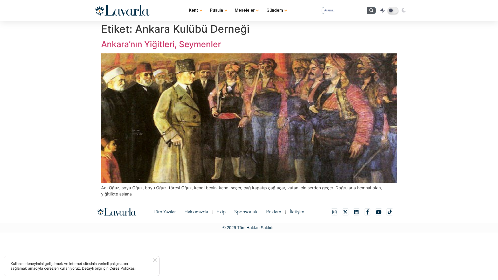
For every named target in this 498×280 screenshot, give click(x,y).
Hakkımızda (196, 212)
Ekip (221, 212)
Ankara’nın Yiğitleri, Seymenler (161, 44)
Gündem (274, 10)
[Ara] (371, 10)
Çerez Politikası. (122, 268)
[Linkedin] (356, 211)
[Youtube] (378, 211)
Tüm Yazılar (165, 212)
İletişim (297, 212)
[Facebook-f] (367, 211)
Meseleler (245, 10)
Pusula (216, 10)
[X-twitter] (345, 211)
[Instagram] (334, 211)
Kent (193, 10)
